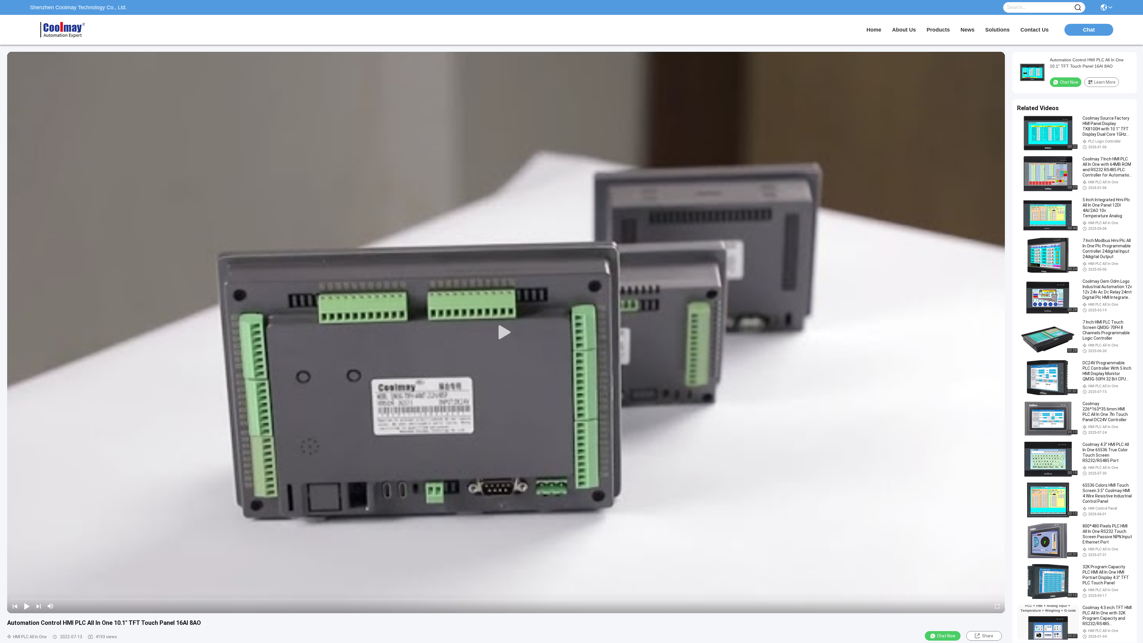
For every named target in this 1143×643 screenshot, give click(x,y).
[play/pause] (27, 606)
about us (904, 30)
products (938, 30)
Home (873, 30)
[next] (39, 606)
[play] (506, 332)
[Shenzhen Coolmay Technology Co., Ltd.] (62, 30)
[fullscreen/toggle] (997, 606)
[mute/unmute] (51, 606)
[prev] (15, 606)
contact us (1034, 30)
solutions (997, 30)
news (968, 30)
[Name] (1077, 7)
